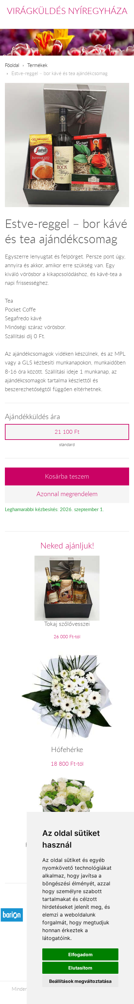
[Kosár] (97, 21)
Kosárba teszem (67, 476)
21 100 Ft (67, 431)
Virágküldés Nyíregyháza (67, 11)
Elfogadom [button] (80, 954)
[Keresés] (111, 21)
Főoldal (12, 65)
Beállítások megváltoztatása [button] (80, 981)
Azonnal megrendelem (67, 493)
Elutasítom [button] (80, 968)
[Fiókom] (124, 21)
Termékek (37, 65)
